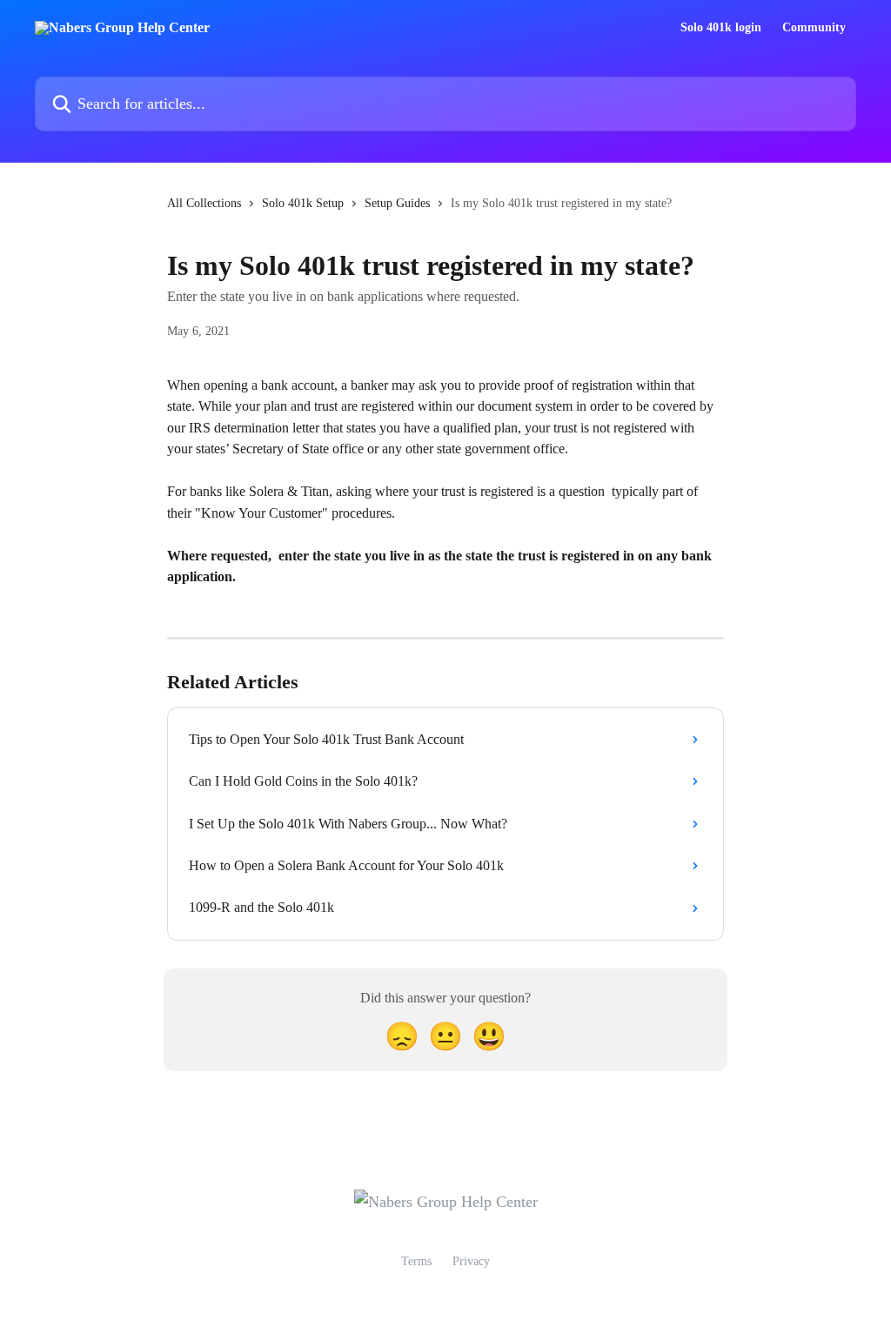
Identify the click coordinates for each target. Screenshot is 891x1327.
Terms (416, 1261)
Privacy (471, 1261)
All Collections (204, 203)
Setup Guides (397, 203)
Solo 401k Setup (303, 203)
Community (814, 28)
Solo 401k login (720, 28)
